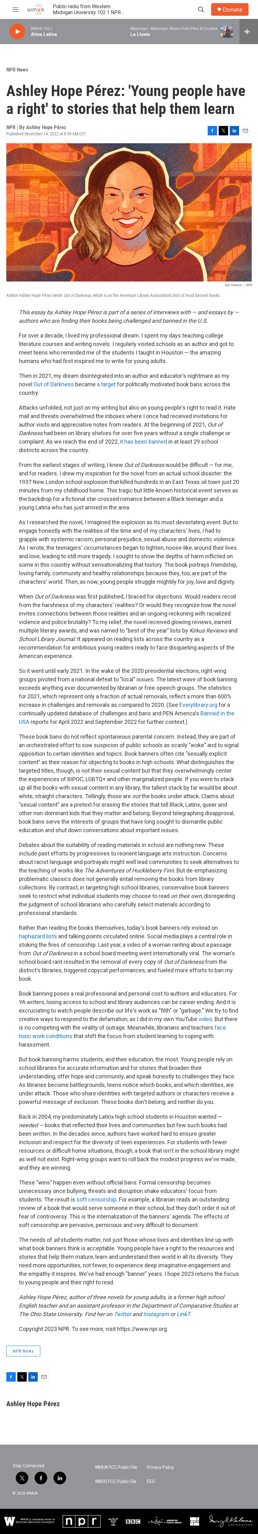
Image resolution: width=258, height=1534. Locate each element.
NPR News (17, 69)
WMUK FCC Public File (116, 1467)
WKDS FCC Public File (115, 1481)
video (205, 1019)
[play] (17, 31)
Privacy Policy (160, 1467)
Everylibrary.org (198, 705)
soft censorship (96, 1199)
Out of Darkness (54, 384)
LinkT (183, 1314)
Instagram (156, 1314)
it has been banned (143, 441)
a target (106, 384)
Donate (232, 9)
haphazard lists (38, 936)
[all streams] (248, 31)
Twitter (122, 1314)
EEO (151, 1481)
